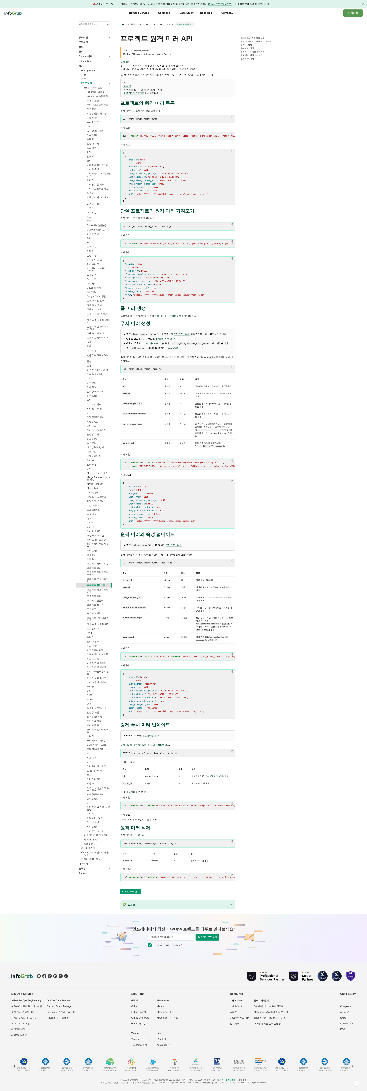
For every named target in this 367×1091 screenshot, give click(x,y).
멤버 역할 (92, 464)
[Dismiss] (363, 4)
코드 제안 (92, 148)
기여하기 (83, 864)
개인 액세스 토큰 (95, 535)
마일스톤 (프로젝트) (97, 497)
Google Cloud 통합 (96, 296)
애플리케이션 (94, 118)
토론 (89, 221)
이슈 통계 (92, 387)
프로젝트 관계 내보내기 (98, 579)
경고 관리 (92, 109)
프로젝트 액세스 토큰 (98, 563)
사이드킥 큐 (93, 725)
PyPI (89, 633)
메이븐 (90, 460)
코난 (89, 160)
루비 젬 (90, 686)
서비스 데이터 (94, 779)
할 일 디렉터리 (94, 770)
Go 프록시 (92, 292)
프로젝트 (91, 609)
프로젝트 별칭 (94, 568)
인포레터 (234, 1023)
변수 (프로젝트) (95, 794)
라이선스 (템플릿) (96, 430)
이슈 (89, 378)
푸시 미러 (125, 62)
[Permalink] (177, 103)
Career (343, 1018)
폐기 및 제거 (90, 839)
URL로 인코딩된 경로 (219, 776)
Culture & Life (347, 1023)
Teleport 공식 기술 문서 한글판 (269, 1018)
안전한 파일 (93, 712)
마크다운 (91, 451)
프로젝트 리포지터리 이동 (97, 590)
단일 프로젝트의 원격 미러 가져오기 (257, 41)
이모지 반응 (93, 234)
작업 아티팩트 (94, 404)
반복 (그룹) (92, 396)
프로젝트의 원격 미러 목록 (252, 38)
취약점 (90, 814)
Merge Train (93, 488)
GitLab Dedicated (140, 1018)
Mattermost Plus (165, 1012)
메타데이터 (92, 492)
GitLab (134, 1006)
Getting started (88, 70)
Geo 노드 (91, 279)
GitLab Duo (85, 61)
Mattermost (162, 1006)
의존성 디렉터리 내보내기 (98, 198)
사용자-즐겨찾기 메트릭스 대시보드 (98, 789)
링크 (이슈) (92, 438)
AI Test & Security (20, 1023)
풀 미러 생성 (246, 45)
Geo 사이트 (93, 283)
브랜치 (90, 139)
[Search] (107, 24)
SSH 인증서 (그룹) (96, 745)
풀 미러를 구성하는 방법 (169, 316)
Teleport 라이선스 (140, 1045)
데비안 (90, 180)
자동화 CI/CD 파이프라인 (24, 1018)
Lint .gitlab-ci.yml (95, 447)
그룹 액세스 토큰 (95, 300)
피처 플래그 (93, 264)
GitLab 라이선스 (139, 1023)
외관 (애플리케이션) (97, 113)
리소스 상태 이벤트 (96, 678)
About (82, 873)
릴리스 (90, 637)
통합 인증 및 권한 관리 (22, 1012)
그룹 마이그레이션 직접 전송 (98, 328)
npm (89, 518)
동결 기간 (92, 275)
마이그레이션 (18, 1029)
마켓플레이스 (94, 456)
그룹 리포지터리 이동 (98, 337)
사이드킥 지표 (94, 721)
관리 (81, 51)
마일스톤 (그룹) (95, 501)
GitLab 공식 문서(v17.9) (220, 4)
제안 (89, 753)
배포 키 (90, 208)
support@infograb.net (209, 1083)
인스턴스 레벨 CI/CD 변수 (97, 356)
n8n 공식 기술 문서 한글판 (267, 1023)
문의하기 (353, 13)
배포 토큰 (92, 212)
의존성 (90, 193)
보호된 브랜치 (94, 613)
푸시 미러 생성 (247, 48)
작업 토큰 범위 (94, 408)
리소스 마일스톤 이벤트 (98, 672)
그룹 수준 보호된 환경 (98, 624)
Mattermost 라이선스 (167, 1018)
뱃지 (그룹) (92, 135)
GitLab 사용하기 (87, 56)
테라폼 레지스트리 (96, 766)
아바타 (90, 126)
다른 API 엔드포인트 (133, 93)
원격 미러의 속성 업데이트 (252, 52)
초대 (89, 365)
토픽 (89, 775)
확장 (81, 66)
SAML (90, 695)
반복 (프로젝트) (95, 391)
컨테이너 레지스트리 (97, 165)
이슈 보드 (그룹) (95, 374)
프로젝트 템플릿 (95, 600)
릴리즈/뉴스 (236, 1012)
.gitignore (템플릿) (96, 92)
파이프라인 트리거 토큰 (98, 545)
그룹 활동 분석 (94, 305)
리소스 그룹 (93, 658)
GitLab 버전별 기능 (239, 1018)
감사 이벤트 (93, 122)
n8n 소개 (161, 1039)
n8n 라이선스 (163, 1045)
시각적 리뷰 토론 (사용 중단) (98, 808)
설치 (81, 47)
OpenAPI (88, 844)
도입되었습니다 (182, 334)
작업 (89, 400)
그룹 (89, 342)
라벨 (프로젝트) (95, 417)
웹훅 (83, 79)
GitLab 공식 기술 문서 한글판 (269, 1006)
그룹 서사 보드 (94, 309)
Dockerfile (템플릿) (96, 225)
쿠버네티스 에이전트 (97, 105)
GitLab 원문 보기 (130, 891)
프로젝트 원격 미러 (96, 585)
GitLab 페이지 (94, 288)
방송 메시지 (93, 143)
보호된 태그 (93, 628)
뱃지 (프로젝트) (95, 130)
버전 (89, 803)
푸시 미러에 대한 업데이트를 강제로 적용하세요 (144, 745)
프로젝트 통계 (94, 596)
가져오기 (91, 350)
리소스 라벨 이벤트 (96, 667)
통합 (83, 75)
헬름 (89, 346)
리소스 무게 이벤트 (96, 682)
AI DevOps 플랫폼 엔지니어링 (26, 1006)
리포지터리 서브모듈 (97, 654)
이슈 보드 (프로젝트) (97, 370)
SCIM (90, 699)
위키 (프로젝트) (95, 831)
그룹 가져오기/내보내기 (98, 314)
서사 (89, 242)
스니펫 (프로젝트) (96, 740)
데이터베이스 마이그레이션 (98, 174)
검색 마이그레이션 (96, 708)
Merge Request (95, 484)
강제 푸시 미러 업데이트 (251, 55)
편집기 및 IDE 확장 (91, 859)
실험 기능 (92, 255)
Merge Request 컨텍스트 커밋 (98, 478)
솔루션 (82, 868)
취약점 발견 (93, 822)
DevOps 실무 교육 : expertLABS (62, 1012)
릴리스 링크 (93, 641)
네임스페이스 (94, 505)
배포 (89, 217)
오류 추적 (92, 247)
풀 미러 (127, 86)
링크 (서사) (92, 443)
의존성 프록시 (94, 204)
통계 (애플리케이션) (97, 749)
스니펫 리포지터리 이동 (98, 730)
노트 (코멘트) (93, 509)
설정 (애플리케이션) (97, 716)
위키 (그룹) (92, 826)
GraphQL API (88, 848)
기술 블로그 (236, 1006)
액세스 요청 (93, 100)
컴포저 (90, 156)
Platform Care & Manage (59, 1006)
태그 (89, 762)
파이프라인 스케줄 (96, 540)
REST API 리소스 (93, 87)
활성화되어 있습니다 (165, 339)
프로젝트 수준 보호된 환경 (98, 618)
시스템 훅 (92, 757)
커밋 (89, 152)
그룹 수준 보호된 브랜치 (98, 321)
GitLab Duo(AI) (139, 1012)
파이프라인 (92, 550)
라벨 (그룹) (92, 421)
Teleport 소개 (138, 1039)
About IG (344, 1012)
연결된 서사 (93, 434)
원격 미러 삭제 (247, 58)
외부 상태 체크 (94, 260)
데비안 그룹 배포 (95, 184)
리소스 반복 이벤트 (96, 663)
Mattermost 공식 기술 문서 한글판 (271, 1012)
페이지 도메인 (94, 531)
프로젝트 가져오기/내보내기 (98, 573)
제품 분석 (92, 559)
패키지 (90, 527)
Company (345, 1006)
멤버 (89, 469)
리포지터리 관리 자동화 (96, 835)
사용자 (90, 783)
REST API (86, 83)
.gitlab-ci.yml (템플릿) (98, 96)
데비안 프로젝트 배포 (98, 189)
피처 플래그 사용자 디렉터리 (98, 269)
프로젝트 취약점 (95, 605)
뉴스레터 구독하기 (207, 937)
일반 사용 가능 (150, 343)
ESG (342, 1029)
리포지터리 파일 (95, 650)
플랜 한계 (92, 555)
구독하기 (83, 42)
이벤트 (90, 251)
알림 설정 (92, 514)
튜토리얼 (83, 37)
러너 (89, 691)
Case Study (348, 993)
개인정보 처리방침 (227, 1080)
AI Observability (19, 1035)
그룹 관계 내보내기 (96, 333)
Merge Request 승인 (97, 473)
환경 (89, 238)
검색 (89, 704)
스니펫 (90, 736)
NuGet (90, 522)
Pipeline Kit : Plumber (57, 1018)
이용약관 (242, 1080)
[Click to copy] (232, 117)
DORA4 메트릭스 (96, 229)
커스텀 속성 (93, 169)
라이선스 (91, 426)
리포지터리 (92, 645)
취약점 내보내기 (95, 818)
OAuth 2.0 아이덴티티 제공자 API (95, 853)
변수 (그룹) (92, 798)
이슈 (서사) (92, 383)
